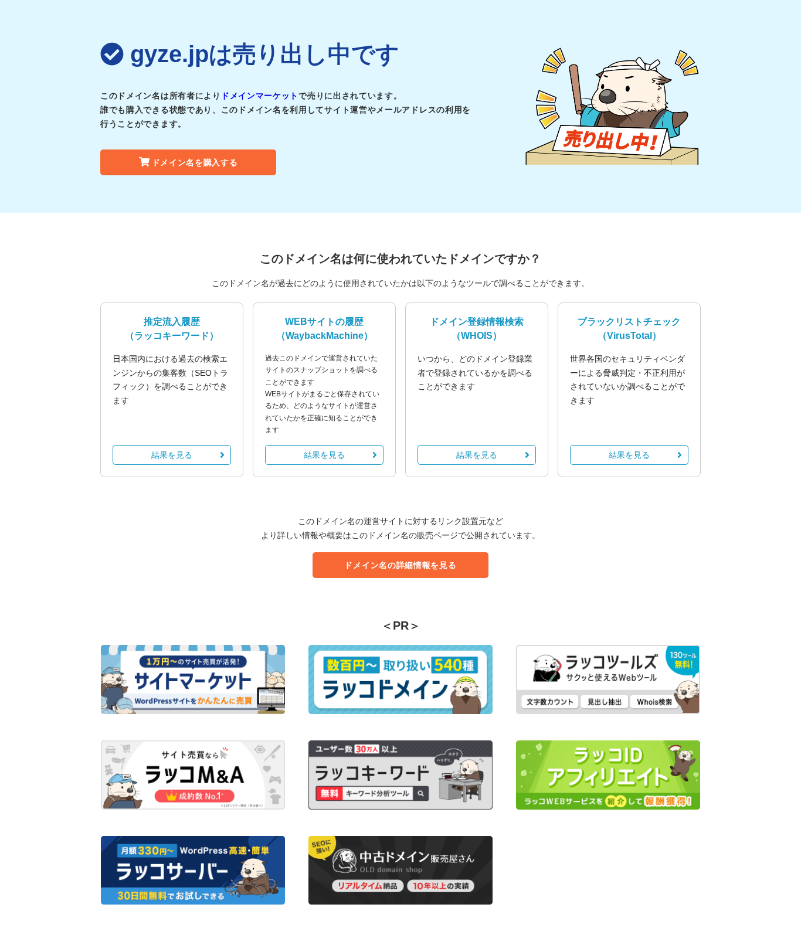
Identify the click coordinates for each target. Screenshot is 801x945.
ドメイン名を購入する (195, 162)
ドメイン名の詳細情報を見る (400, 565)
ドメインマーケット (259, 95)
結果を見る (171, 455)
